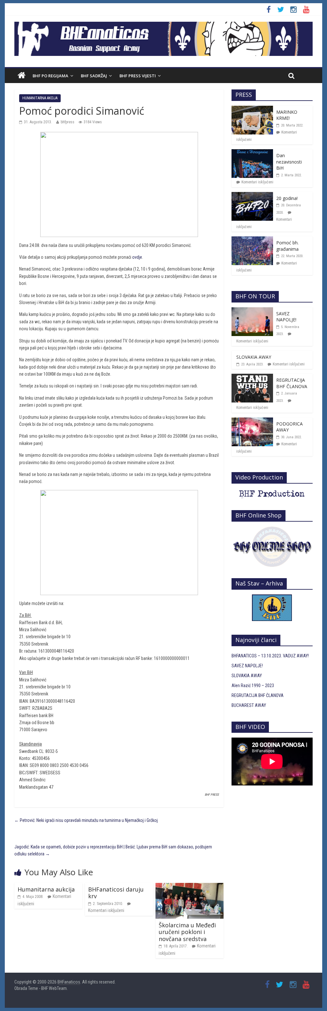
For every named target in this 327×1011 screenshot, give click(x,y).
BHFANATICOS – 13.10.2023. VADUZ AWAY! (270, 655)
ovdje (137, 257)
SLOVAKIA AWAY (253, 357)
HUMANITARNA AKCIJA (39, 98)
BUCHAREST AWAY (249, 705)
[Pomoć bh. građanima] (252, 239)
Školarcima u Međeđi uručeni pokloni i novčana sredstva (187, 932)
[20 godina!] (252, 195)
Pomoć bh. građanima (287, 246)
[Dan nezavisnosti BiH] (252, 152)
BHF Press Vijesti (137, 76)
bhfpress (67, 122)
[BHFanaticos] (163, 25)
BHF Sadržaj (94, 76)
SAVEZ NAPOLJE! (286, 316)
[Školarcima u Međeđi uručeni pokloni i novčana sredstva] (190, 886)
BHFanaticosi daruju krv (116, 892)
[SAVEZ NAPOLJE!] (252, 310)
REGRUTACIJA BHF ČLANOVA (291, 383)
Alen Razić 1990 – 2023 (253, 685)
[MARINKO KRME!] (252, 109)
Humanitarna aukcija (46, 889)
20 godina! (287, 198)
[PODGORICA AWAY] (252, 421)
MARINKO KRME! (286, 115)
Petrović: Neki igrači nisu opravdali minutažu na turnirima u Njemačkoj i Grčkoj (86, 820)
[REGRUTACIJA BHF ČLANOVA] (252, 377)
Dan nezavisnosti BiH (289, 161)
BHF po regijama (50, 76)
